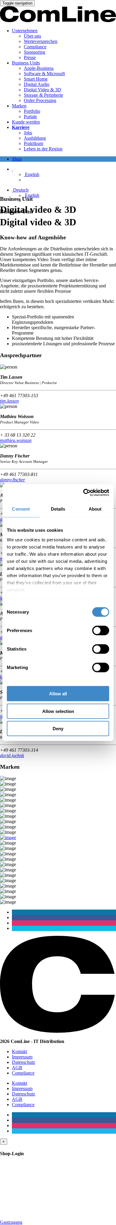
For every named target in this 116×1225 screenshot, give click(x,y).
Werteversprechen (40, 41)
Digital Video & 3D (42, 89)
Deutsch (20, 189)
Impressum (22, 1056)
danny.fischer (12, 479)
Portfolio (32, 111)
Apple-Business (39, 68)
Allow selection (58, 711)
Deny (58, 728)
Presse (30, 57)
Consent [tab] (21, 508)
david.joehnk (12, 755)
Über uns (32, 35)
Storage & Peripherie (43, 95)
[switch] (100, 630)
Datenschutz (23, 1062)
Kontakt (19, 1051)
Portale (30, 116)
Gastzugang (11, 1222)
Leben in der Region (43, 148)
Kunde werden (26, 121)
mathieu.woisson (16, 440)
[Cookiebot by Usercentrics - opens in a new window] (83, 492)
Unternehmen (24, 30)
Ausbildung (35, 138)
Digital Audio (36, 84)
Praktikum (33, 143)
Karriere (20, 127)
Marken (19, 105)
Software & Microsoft (44, 73)
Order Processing (40, 100)
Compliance (35, 46)
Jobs (28, 132)
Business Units (26, 62)
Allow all (58, 693)
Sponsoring (34, 52)
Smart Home (36, 78)
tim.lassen (9, 400)
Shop (17, 158)
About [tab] (95, 508)
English (31, 174)
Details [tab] (58, 508)
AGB (17, 1067)
